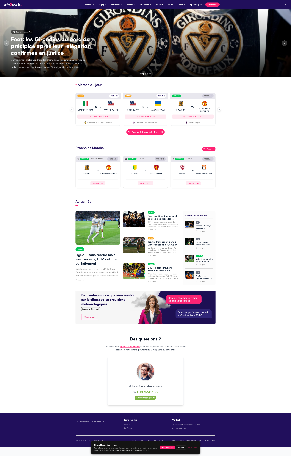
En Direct (128, 428)
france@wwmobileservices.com (147, 386)
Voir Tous (207, 149)
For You (171, 4)
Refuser (181, 447)
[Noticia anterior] (6, 43)
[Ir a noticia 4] (147, 74)
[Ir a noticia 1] (141, 74)
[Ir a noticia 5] (150, 74)
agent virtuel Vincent (130, 346)
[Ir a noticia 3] (145, 74)
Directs (212, 4)
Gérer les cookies (192, 447)
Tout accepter (167, 447)
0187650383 (147, 392)
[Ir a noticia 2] (143, 74)
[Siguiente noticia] (284, 43)
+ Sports (159, 4)
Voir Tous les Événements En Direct (143, 132)
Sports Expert (196, 4)
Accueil (127, 424)
